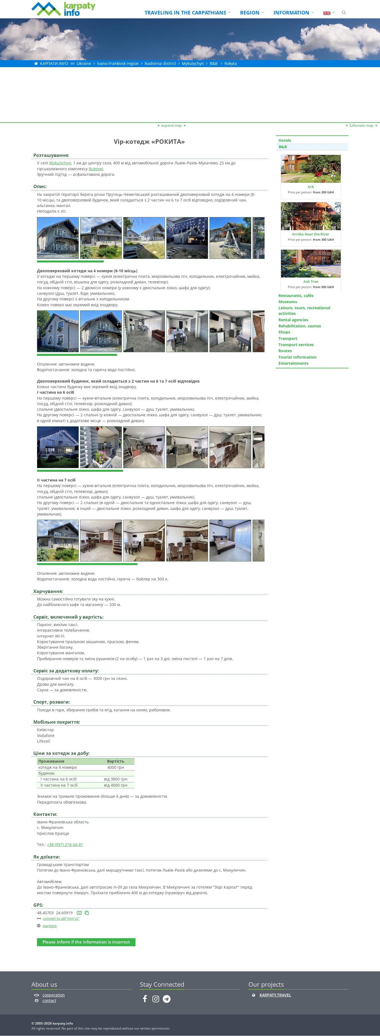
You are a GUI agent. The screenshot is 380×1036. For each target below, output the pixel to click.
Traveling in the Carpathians (185, 12)
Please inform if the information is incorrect (86, 942)
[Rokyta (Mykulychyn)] (58, 237)
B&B (214, 63)
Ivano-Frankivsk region (118, 63)
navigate (50, 925)
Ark (311, 186)
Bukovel (96, 168)
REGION (250, 12)
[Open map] (79, 912)
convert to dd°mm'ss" (61, 918)
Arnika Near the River (310, 234)
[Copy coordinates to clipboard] (87, 912)
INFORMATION (291, 12)
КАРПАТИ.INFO (54, 63)
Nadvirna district (160, 63)
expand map (171, 125)
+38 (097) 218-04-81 (65, 844)
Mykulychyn (193, 63)
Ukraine (84, 63)
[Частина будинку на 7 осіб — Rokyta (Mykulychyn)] (58, 540)
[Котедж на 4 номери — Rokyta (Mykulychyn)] (58, 331)
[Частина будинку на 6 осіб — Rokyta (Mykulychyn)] (58, 446)
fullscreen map (361, 125)
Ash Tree (310, 281)
